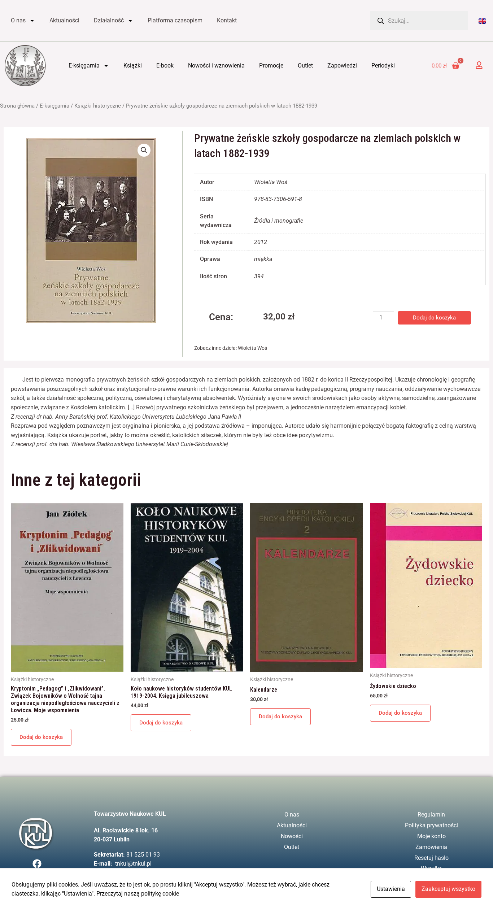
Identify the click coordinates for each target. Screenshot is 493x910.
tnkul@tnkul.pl (133, 863)
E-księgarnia (84, 65)
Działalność (109, 20)
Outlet (305, 65)
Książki (132, 65)
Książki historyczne (97, 106)
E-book (165, 65)
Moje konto (431, 836)
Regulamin (431, 814)
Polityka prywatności (431, 825)
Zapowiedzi (342, 65)
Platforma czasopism (175, 20)
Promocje (271, 65)
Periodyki (383, 65)
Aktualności (64, 20)
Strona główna (17, 106)
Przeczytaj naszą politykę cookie (137, 893)
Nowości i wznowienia (216, 65)
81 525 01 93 (143, 854)
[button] (144, 150)
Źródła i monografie (278, 220)
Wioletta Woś (252, 348)
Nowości (292, 836)
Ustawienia (391, 888)
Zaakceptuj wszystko (448, 888)
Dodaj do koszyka (434, 317)
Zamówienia (431, 847)
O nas (18, 20)
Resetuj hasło (431, 857)
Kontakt (227, 20)
